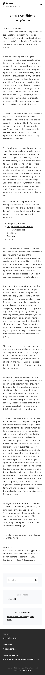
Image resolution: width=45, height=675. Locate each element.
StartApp (11, 239)
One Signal (12, 233)
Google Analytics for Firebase (20, 226)
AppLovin (11, 236)
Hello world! (11, 599)
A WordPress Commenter (17, 617)
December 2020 (10, 638)
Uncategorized (9, 649)
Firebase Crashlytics (16, 230)
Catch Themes (26, 670)
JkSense (8, 3)
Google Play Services (16, 223)
